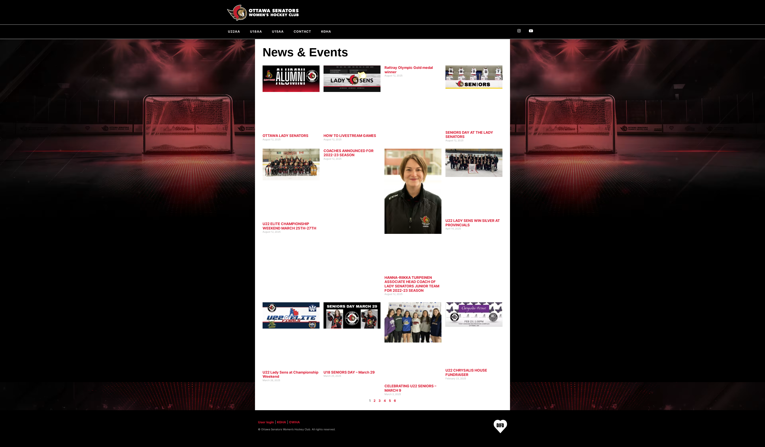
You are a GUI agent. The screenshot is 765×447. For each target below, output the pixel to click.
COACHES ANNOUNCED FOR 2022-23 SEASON (349, 153)
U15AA (278, 31)
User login (266, 422)
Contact (302, 31)
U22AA (234, 31)
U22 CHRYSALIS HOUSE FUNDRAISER (466, 372)
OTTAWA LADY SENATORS (285, 136)
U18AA (256, 31)
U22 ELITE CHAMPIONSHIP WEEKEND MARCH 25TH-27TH (289, 226)
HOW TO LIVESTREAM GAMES (350, 136)
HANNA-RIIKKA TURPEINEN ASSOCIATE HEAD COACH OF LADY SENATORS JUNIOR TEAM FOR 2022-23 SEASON (411, 284)
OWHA (294, 422)
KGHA (326, 31)
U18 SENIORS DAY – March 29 (349, 372)
